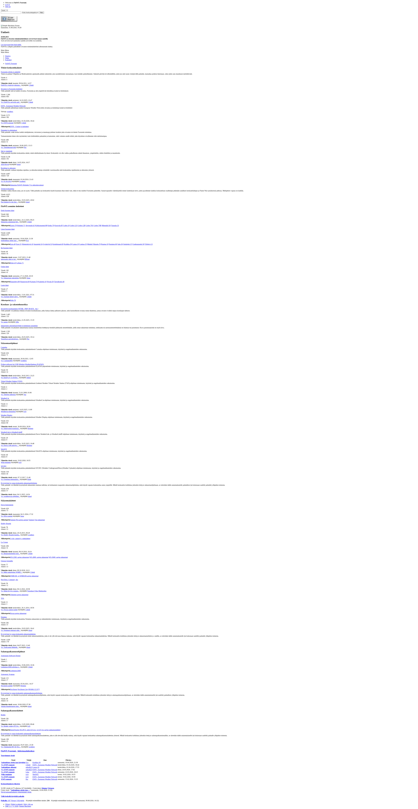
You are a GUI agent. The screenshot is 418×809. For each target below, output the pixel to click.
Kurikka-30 (68, 244)
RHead (27, 259)
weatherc (10, 111)
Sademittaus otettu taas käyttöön (13, 762)
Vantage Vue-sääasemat (37, 520)
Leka (27, 772)
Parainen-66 (113, 244)
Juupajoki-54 (38, 244)
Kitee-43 (13, 263)
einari (19, 164)
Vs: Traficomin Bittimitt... (10, 647)
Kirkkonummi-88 (41, 225)
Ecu (27, 240)
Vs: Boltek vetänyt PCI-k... (10, 726)
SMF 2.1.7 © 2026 (11, 806)
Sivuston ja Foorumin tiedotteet (11, 89)
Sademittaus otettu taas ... (9, 240)
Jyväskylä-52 (47, 244)
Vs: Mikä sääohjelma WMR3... (11, 572)
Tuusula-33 (115, 225)
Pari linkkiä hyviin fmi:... (9, 202)
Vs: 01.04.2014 (6, 181)
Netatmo (4, 617)
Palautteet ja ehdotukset (9, 130)
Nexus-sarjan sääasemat (18, 613)
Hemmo (30, 428)
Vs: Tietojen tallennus (8, 394)
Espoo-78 (13, 225)
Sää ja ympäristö (6, 151)
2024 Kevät (5, 164)
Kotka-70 (51, 225)
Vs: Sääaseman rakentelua (10, 278)
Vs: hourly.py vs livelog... (10, 378)
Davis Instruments (7, 505)
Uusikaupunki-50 (138, 244)
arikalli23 (29, 767)
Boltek (3, 715)
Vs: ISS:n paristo (7, 516)
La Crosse (4, 542)
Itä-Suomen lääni (7, 248)
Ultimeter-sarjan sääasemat (19, 595)
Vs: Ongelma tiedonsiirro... (10, 479)
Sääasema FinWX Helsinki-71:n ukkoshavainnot (27, 185)
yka (25, 394)
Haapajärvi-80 (15, 282)
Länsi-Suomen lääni (8, 229)
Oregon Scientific (7, 561)
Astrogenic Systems (7, 674)
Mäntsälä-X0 (106, 225)
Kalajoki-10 (42, 282)
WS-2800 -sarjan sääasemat (38, 557)
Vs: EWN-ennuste (7, 123)
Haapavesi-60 (25, 282)
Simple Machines (25, 806)
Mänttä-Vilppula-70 (94, 244)
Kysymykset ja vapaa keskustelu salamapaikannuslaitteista (21, 733)
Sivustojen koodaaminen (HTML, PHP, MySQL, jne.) (19, 309)
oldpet (28, 378)
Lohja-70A (89, 225)
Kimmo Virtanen (48, 788)
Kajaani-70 (34, 282)
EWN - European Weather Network (13, 106)
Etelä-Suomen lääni (7, 210)
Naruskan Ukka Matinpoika (36, 591)
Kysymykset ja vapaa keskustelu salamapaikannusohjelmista (21, 693)
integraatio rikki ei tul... (9, 259)
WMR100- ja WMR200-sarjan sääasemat (24, 576)
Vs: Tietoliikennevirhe (8, 147)
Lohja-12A (74, 225)
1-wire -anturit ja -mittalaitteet (20, 538)
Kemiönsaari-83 (57, 244)
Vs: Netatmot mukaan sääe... (11, 630)
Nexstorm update (7, 686)
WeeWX (4, 449)
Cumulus (4, 347)
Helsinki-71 (21, 225)
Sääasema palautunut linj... (10, 222)
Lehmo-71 (20, 263)
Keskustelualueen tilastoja (10, 784)
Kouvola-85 (59, 225)
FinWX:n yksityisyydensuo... (11, 85)
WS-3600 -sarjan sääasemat (58, 557)
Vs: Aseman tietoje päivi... (10, 297)
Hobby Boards (6, 523)
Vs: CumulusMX (7, 361)
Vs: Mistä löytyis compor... (10, 591)
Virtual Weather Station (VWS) (11, 381)
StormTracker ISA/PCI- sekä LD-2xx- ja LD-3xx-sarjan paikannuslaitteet (35, 730)
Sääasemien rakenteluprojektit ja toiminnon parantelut (19, 326)
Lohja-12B (81, 225)
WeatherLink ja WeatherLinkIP (11, 432)
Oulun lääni (5, 267)
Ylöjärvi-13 (149, 244)
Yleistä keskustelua (7, 189)
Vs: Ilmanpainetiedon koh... (10, 553)
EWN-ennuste (6, 779)
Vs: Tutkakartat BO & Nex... (11, 747)
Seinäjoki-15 (127, 244)
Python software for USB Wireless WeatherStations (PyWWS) (22, 364)
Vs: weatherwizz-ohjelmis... (10, 496)
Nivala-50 (50, 282)
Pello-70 (13, 300)
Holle (29, 479)
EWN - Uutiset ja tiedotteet (19, 126)
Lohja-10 (66, 225)
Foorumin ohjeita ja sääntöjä (10, 72)
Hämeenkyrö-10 (27, 244)
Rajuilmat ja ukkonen (8, 168)
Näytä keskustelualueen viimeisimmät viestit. (16, 792)
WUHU (3, 466)
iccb (25, 411)
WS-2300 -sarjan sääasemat (19, 557)
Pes (25, 147)
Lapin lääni (5, 285)
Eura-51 (19, 244)
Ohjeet (7, 804)
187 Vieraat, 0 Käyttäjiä (12, 800)
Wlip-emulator (6, 462)
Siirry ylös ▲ (28, 804)
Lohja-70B (97, 225)
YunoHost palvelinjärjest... (10, 339)
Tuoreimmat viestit (8, 755)
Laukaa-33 (83, 244)
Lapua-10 (75, 244)
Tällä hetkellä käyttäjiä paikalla (12, 796)
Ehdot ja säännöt (16, 804)
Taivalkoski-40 (59, 282)
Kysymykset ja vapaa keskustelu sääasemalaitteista (18, 634)
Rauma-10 (104, 244)
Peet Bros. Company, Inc (9, 580)
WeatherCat (5, 398)
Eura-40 (13, 244)
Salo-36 (120, 244)
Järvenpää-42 (30, 225)
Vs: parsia (4, 322)
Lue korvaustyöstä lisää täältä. (11, 45)
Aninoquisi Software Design (10, 656)
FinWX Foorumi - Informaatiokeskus (17, 751)
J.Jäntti (31, 85)
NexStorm (13, 689)
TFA (2, 598)
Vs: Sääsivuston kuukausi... (10, 428)
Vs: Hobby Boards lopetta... (10, 535)
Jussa (28, 278)
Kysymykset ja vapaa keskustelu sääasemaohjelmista (19, 483)
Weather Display (6, 415)
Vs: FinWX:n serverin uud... (10, 102)
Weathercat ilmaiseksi (8, 411)
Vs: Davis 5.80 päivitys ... (10, 445)
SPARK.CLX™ (34, 689)
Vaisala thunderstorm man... (10, 706)
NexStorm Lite (23, 689)
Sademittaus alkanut (8, 767)
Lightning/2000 (15, 671)
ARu (17, 322)
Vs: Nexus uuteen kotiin (9, 610)
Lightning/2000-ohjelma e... (10, 667)
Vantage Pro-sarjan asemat (19, 520)
